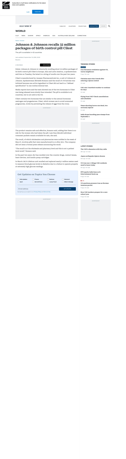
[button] (16, 26)
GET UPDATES (67, 188)
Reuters (17, 60)
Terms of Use (47, 191)
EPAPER (103, 26)
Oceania (22, 40)
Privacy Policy (37, 191)
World (17, 40)
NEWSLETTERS (94, 26)
